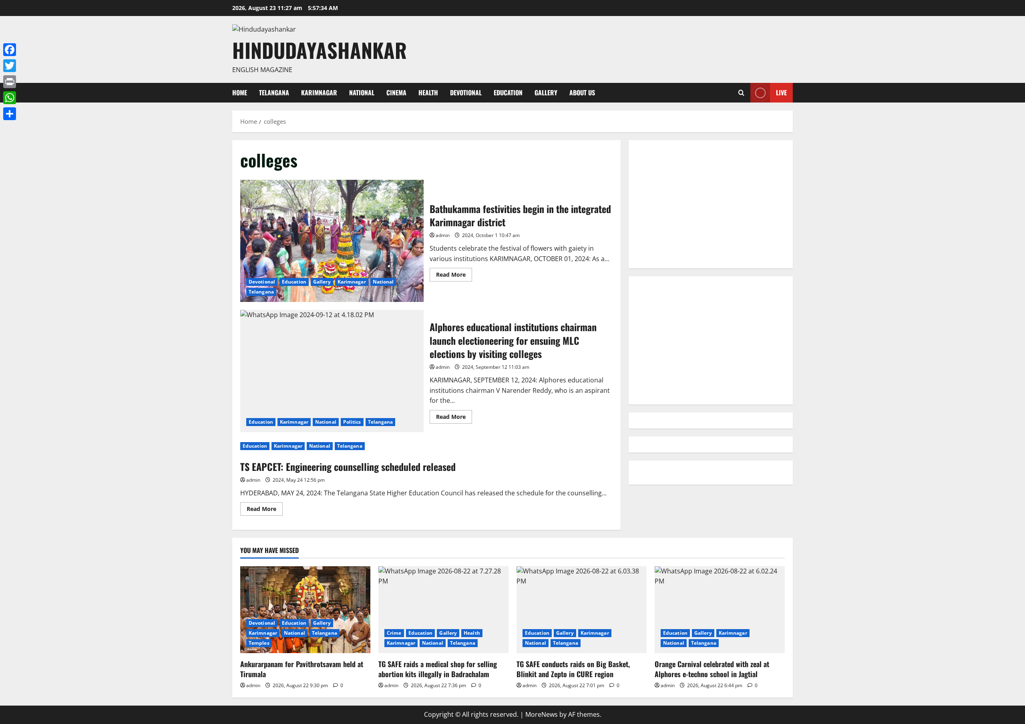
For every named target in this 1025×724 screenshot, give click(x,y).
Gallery (546, 92)
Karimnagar (319, 92)
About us (582, 92)
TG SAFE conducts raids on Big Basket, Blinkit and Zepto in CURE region (573, 669)
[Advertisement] (711, 204)
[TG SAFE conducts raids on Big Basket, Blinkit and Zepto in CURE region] (582, 609)
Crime (394, 632)
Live (781, 92)
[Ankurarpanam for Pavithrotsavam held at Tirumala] (305, 609)
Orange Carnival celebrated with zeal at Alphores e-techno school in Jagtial (712, 669)
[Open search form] (741, 93)
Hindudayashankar (319, 49)
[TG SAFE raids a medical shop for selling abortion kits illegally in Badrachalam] (443, 609)
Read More (454, 276)
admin (443, 235)
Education (508, 92)
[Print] (10, 82)
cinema (396, 92)
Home (239, 92)
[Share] (10, 114)
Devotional (466, 92)
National (361, 92)
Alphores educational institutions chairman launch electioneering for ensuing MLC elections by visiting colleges (332, 371)
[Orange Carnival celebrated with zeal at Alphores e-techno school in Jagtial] (720, 609)
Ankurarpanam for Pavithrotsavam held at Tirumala (301, 669)
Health (428, 92)
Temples (259, 643)
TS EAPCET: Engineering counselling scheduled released (348, 466)
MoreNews (541, 714)
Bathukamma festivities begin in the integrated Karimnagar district (332, 241)
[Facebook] (10, 50)
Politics (352, 421)
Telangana (274, 92)
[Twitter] (10, 66)
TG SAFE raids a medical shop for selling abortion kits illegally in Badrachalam (437, 669)
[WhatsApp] (10, 98)
